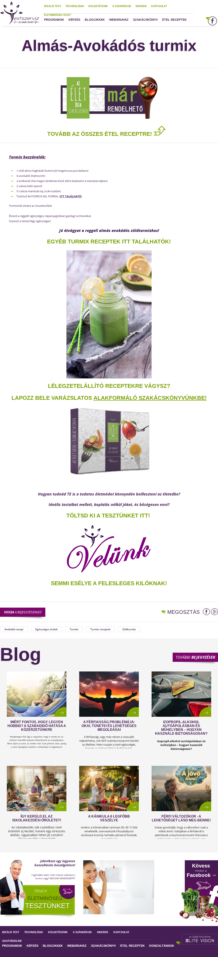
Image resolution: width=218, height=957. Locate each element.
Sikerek (141, 6)
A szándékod (121, 6)
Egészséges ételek (46, 629)
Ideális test (52, 6)
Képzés (74, 19)
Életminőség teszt (57, 14)
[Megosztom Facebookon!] (206, 611)
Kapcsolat (159, 6)
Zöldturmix (129, 629)
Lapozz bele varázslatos (52, 398)
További (195, 657)
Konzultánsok (161, 945)
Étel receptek (174, 19)
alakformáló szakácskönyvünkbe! (150, 398)
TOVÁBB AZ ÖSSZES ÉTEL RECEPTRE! (100, 134)
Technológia (74, 6)
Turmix (74, 629)
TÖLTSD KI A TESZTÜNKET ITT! (108, 515)
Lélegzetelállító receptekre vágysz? (109, 386)
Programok (54, 19)
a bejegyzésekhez (23, 612)
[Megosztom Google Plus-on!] (214, 611)
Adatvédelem (12, 940)
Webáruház (119, 19)
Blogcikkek (95, 19)
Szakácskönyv (145, 19)
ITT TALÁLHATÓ (70, 196)
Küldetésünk (98, 6)
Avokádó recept (13, 629)
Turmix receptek (100, 629)
